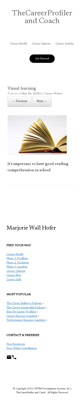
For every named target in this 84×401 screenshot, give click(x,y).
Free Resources (15, 344)
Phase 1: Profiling (17, 258)
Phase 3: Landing (16, 266)
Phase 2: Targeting (17, 262)
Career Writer (53, 93)
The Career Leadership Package (25, 307)
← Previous (19, 101)
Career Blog (13, 275)
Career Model (18, 43)
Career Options (41, 43)
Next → (42, 101)
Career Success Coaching (21, 316)
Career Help (13, 279)
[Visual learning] (37, 154)
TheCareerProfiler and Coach (42, 17)
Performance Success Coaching (25, 320)
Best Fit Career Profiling (21, 311)
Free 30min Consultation (21, 348)
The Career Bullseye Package (24, 303)
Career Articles (65, 43)
